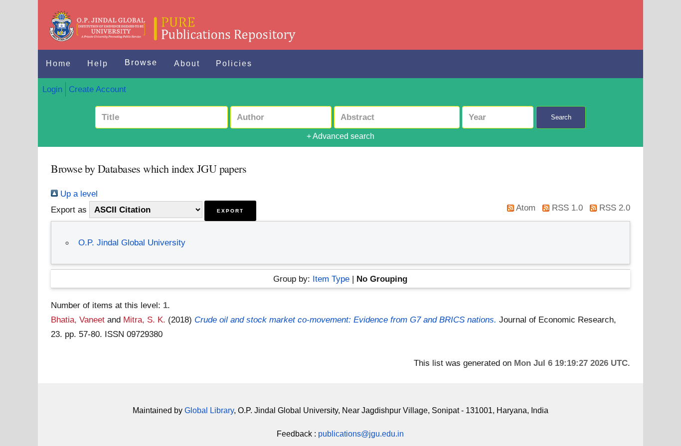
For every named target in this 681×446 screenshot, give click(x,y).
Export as (69, 210)
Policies (234, 63)
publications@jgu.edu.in (361, 434)
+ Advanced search (340, 136)
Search (561, 117)
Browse (141, 62)
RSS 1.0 (566, 208)
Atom (524, 208)
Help (97, 63)
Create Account (97, 89)
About (187, 63)
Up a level (78, 194)
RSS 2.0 (613, 208)
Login (52, 89)
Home (58, 63)
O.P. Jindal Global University (131, 242)
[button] (230, 211)
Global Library (209, 410)
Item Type (331, 279)
